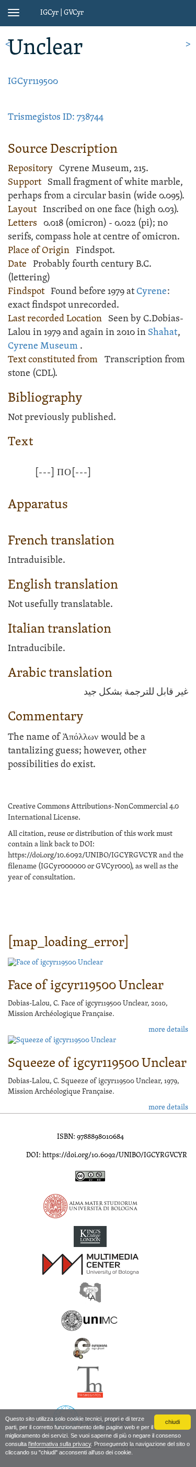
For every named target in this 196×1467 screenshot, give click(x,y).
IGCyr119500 (33, 82)
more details (168, 1029)
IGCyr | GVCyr (62, 12)
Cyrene (151, 292)
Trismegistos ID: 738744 (55, 117)
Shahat (162, 333)
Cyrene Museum (43, 346)
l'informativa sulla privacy (59, 1444)
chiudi (172, 1422)
